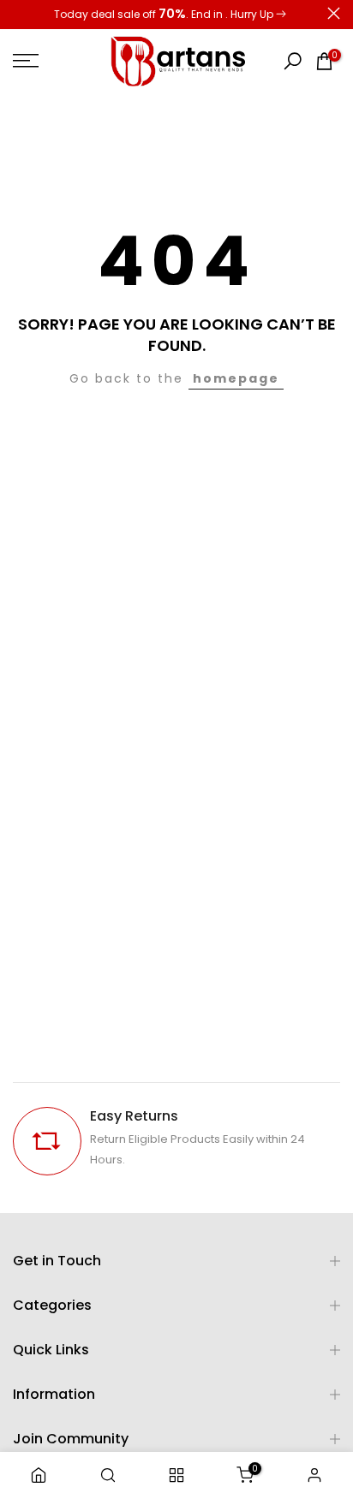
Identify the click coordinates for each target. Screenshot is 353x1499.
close (333, 13)
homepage (236, 378)
